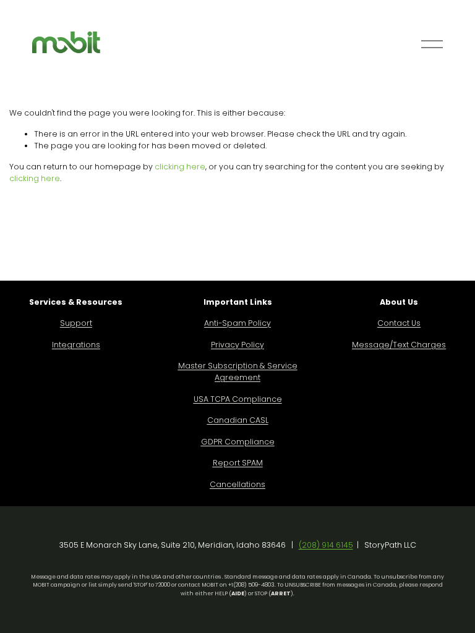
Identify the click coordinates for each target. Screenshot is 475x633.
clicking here (180, 166)
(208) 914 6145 (326, 545)
